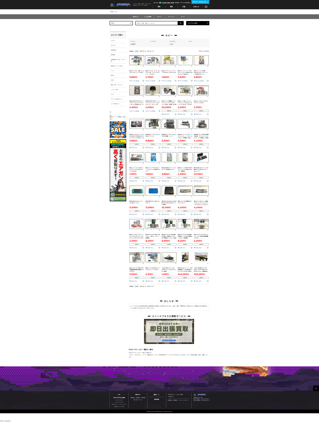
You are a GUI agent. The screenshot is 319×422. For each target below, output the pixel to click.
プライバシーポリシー (183, 400)
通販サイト (157, 394)
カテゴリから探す (193, 23)
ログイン (159, 16)
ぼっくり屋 (121, 406)
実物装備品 (113, 50)
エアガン (113, 40)
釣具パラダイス (115, 404)
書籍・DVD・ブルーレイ (117, 84)
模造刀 (112, 75)
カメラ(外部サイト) (115, 103)
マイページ (171, 16)
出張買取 (138, 397)
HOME (111, 11)
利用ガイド (136, 16)
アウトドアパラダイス (119, 402)
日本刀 (112, 80)
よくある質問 (147, 16)
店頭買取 (143, 397)
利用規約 (175, 400)
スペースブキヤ (121, 5)
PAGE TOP (316, 388)
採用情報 (170, 400)
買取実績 (156, 399)
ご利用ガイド (171, 396)
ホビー (112, 94)
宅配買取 (132, 397)
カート (183, 16)
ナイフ (112, 70)
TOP (119, 394)
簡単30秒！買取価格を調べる (200, 2)
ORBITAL (116, 406)
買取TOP (137, 394)
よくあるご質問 (179, 394)
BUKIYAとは (171, 394)
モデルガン (113, 45)
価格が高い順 (143, 51)
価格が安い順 (150, 51)
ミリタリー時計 (114, 89)
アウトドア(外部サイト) (116, 99)
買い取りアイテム (138, 399)
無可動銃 (113, 54)
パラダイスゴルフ (122, 404)
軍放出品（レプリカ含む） (117, 66)
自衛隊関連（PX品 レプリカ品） (118, 60)
